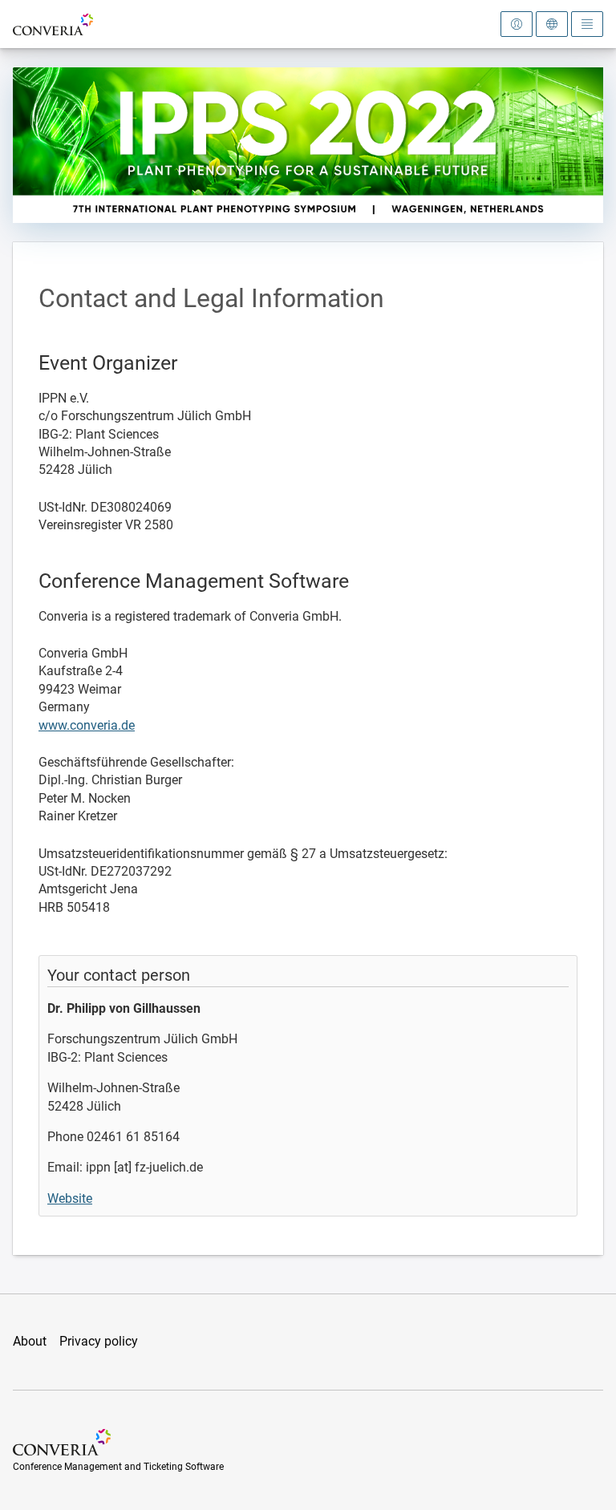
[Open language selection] (552, 24)
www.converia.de (86, 725)
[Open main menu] (587, 24)
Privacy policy (98, 1341)
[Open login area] (516, 24)
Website (69, 1198)
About (30, 1341)
